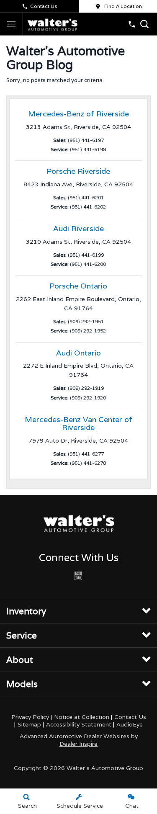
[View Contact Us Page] (132, 24)
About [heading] (19, 659)
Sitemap (29, 724)
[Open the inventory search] (144, 24)
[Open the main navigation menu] (11, 24)
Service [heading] (21, 635)
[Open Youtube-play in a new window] (78, 575)
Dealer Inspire (78, 743)
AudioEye (129, 724)
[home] (52, 24)
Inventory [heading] (26, 611)
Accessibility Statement (78, 724)
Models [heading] (22, 684)
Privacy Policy (30, 717)
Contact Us (43, 6)
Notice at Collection (81, 717)
